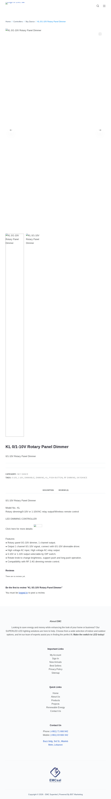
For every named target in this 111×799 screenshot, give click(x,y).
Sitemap (56, 673)
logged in (23, 592)
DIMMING (40, 478)
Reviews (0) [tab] (63, 490)
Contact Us (55, 711)
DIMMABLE (30, 478)
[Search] (98, 6)
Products (55, 700)
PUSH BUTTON (56, 478)
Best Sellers (55, 666)
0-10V (14, 478)
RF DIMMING (70, 478)
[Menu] (104, 6)
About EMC (55, 621)
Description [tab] (48, 490)
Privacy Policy (55, 669)
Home (55, 693)
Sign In (55, 658)
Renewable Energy (55, 707)
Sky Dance (22, 474)
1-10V (20, 478)
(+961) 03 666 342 (59, 735)
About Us (55, 697)
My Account (55, 655)
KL (46, 478)
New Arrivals (55, 662)
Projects (55, 704)
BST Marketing (76, 794)
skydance (82, 478)
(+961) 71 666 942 (59, 731)
